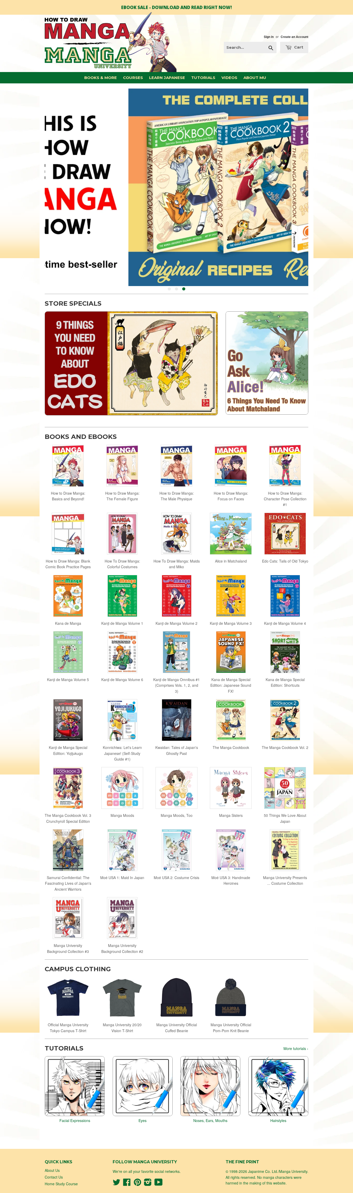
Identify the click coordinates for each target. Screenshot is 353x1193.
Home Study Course (61, 1183)
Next (297, 187)
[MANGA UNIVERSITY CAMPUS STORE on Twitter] (116, 1183)
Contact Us (54, 1177)
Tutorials (203, 77)
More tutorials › (295, 1048)
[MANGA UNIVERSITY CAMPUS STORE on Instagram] (148, 1183)
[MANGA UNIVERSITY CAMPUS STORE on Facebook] (127, 1183)
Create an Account (294, 37)
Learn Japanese (167, 77)
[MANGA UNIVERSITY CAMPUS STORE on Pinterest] (137, 1183)
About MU (254, 77)
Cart (298, 47)
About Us (52, 1170)
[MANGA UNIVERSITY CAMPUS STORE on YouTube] (159, 1183)
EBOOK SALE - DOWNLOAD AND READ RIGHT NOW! (176, 7)
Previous (56, 187)
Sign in (269, 37)
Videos (229, 77)
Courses (133, 77)
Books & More (100, 77)
